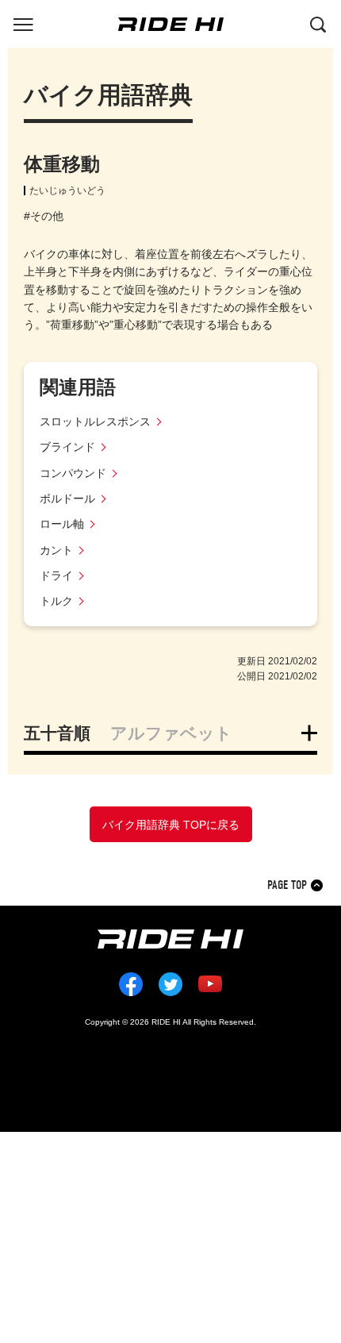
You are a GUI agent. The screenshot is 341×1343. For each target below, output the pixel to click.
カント (56, 550)
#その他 (43, 216)
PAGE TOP (287, 885)
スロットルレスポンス (95, 421)
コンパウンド (73, 473)
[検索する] (318, 23)
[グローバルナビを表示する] (23, 23)
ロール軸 (62, 524)
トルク (56, 601)
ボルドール (67, 498)
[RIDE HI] (171, 24)
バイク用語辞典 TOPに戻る (170, 824)
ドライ (56, 575)
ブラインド (67, 447)
